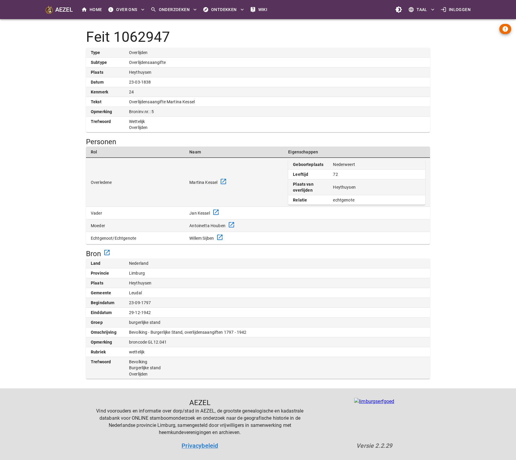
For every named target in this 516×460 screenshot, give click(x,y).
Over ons (126, 9)
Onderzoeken (174, 9)
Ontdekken (224, 9)
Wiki (263, 9)
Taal (422, 9)
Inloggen (460, 9)
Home (96, 9)
